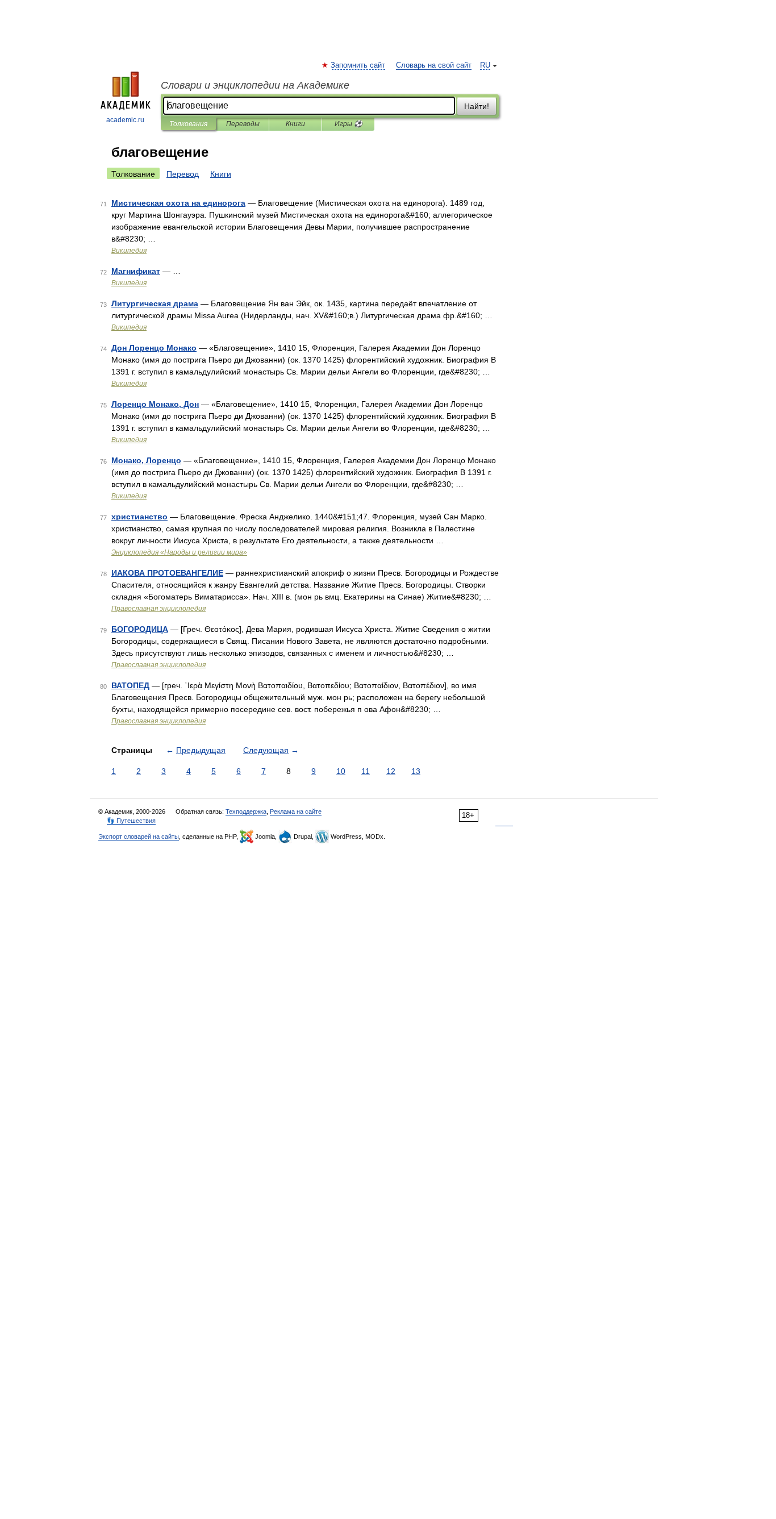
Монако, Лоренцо (146, 460)
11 (365, 771)
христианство (139, 516)
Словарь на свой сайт (434, 65)
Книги (295, 124)
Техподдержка (246, 811)
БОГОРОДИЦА (139, 629)
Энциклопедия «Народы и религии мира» (179, 552)
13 (415, 771)
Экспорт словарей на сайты (138, 836)
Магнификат (135, 271)
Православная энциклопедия (158, 609)
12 (390, 771)
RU (485, 65)
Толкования (188, 124)
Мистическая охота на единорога (178, 202)
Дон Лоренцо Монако (154, 347)
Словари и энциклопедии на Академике (255, 85)
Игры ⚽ (348, 124)
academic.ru (125, 120)
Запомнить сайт (358, 65)
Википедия (129, 251)
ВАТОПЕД (130, 685)
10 (340, 771)
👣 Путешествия (131, 820)
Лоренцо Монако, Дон (155, 404)
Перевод (182, 173)
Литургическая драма (154, 303)
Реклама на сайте (296, 811)
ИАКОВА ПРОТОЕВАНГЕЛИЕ (167, 572)
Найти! (476, 106)
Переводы (243, 124)
